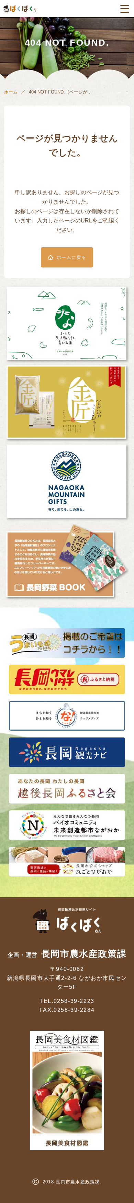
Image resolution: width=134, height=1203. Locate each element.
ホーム (11, 92)
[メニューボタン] (125, 8)
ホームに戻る (71, 257)
